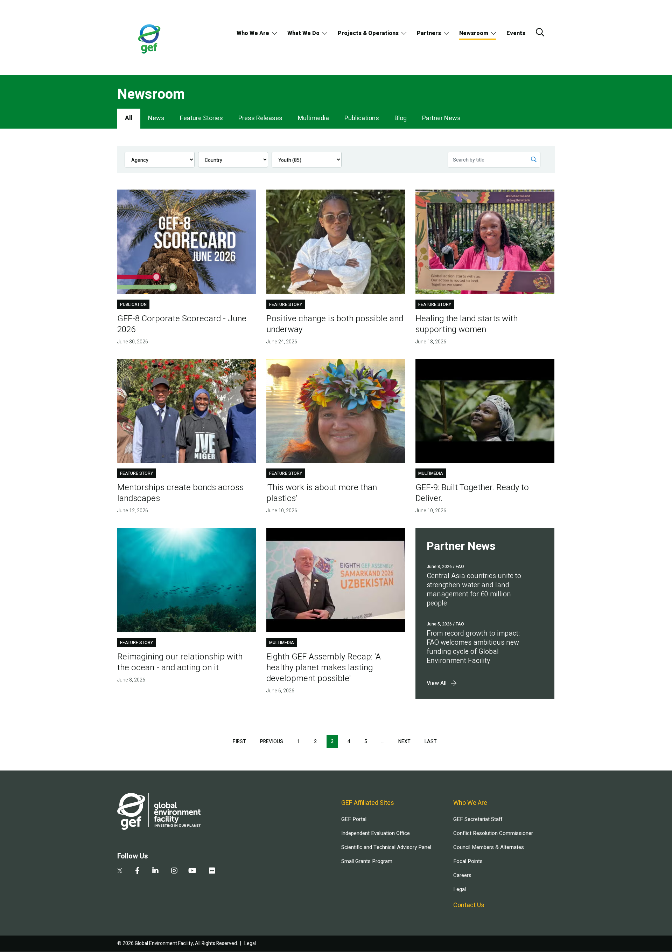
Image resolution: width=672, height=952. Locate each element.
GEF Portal (353, 819)
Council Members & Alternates (488, 847)
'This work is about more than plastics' (321, 493)
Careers (462, 875)
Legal (459, 889)
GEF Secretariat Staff (477, 819)
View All (437, 683)
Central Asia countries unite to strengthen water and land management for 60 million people (474, 589)
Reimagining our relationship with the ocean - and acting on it (180, 662)
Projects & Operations (368, 33)
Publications (361, 118)
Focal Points (468, 861)
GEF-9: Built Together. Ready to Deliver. (472, 493)
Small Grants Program (366, 861)
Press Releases (260, 118)
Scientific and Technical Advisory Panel (386, 847)
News (156, 118)
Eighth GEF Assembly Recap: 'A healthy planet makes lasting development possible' (323, 668)
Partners (429, 33)
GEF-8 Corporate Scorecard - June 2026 (181, 324)
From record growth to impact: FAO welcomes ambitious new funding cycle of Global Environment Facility (473, 647)
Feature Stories (201, 118)
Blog (400, 118)
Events (515, 33)
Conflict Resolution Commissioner (493, 833)
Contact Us (468, 905)
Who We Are (253, 33)
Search (540, 32)
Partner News (441, 118)
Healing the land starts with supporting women (466, 324)
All (129, 118)
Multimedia (313, 118)
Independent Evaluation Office (375, 833)
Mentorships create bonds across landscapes (180, 493)
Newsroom (473, 33)
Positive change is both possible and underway (334, 324)
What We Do (303, 33)
